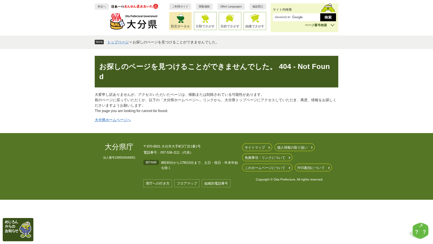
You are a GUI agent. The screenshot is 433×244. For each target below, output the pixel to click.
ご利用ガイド (180, 6)
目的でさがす (230, 26)
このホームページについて (265, 168)
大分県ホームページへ (113, 120)
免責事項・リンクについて (265, 158)
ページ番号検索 (316, 25)
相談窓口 (257, 6)
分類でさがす (205, 26)
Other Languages (231, 6)
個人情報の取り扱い (292, 147)
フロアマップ (187, 183)
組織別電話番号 (216, 183)
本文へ (102, 6)
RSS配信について (311, 168)
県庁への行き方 (158, 183)
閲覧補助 (204, 6)
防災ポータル (180, 26)
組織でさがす (254, 26)
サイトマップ (255, 147)
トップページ (118, 42)
